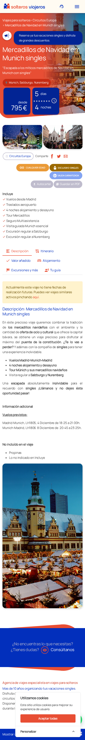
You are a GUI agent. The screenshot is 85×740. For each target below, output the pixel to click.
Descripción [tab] (17, 251)
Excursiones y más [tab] (22, 270)
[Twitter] (59, 156)
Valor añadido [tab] (18, 260)
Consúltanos (58, 649)
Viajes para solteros (16, 20)
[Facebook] (52, 156)
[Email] (66, 156)
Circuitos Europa (44, 20)
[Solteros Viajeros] (24, 6)
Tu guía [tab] (52, 270)
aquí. (36, 297)
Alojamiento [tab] (48, 260)
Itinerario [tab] (44, 251)
